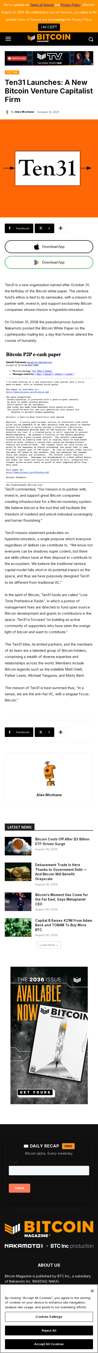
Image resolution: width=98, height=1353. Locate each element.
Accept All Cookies (49, 1344)
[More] (61, 228)
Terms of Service (42, 5)
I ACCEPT (49, 27)
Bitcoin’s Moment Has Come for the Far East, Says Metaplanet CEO (61, 899)
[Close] (92, 1291)
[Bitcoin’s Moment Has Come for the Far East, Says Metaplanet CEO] (18, 901)
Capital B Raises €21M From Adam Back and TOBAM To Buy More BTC (63, 925)
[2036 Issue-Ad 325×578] (49, 1035)
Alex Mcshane (24, 111)
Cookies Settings (48, 1317)
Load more (47, 945)
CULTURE (12, 72)
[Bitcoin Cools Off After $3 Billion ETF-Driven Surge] (18, 846)
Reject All (49, 1330)
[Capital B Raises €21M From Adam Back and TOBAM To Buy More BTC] (18, 927)
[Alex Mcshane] (8, 111)
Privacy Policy (70, 5)
